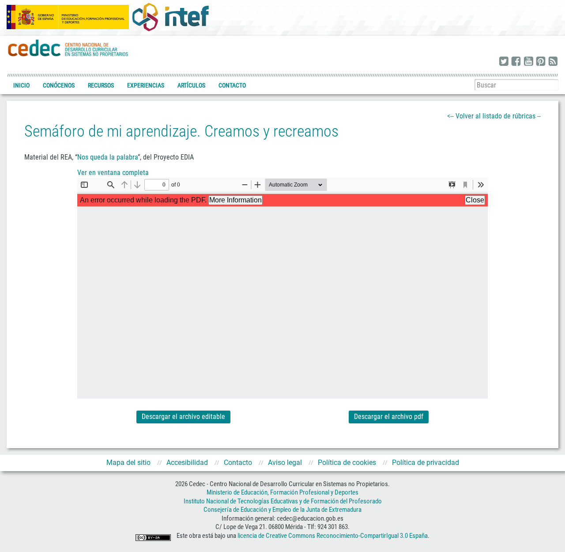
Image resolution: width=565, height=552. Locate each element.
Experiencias (145, 85)
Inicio (21, 85)
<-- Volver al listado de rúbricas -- (494, 116)
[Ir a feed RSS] (553, 61)
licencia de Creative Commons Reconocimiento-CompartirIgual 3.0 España (332, 536)
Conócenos (59, 85)
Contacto (232, 85)
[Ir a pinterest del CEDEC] (540, 61)
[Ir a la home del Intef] (170, 16)
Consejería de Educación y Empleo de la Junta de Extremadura (282, 510)
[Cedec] (68, 47)
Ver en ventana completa (113, 172)
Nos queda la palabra (107, 157)
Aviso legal (285, 462)
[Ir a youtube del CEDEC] (528, 61)
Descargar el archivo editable (183, 416)
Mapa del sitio (128, 462)
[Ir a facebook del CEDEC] (516, 61)
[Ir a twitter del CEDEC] (503, 61)
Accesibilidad (187, 462)
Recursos (101, 85)
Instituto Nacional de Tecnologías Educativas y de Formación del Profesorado (283, 501)
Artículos (191, 85)
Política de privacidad (425, 462)
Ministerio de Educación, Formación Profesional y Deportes (282, 492)
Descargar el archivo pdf (388, 416)
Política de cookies (347, 462)
